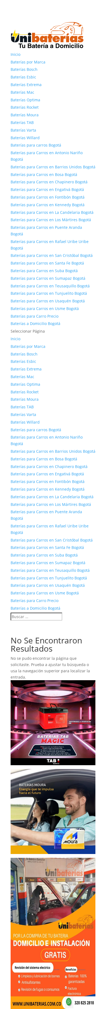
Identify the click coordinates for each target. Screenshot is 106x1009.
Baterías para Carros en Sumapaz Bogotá (48, 278)
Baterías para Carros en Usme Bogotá (45, 308)
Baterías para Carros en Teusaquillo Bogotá (50, 285)
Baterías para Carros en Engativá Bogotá (47, 189)
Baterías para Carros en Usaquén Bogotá (48, 300)
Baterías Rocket (25, 107)
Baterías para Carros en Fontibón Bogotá (48, 197)
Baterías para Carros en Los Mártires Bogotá (51, 219)
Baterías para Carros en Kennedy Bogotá (48, 204)
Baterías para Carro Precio (34, 316)
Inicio (15, 54)
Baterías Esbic (23, 77)
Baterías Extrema (26, 84)
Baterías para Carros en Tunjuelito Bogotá (49, 293)
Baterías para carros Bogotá (36, 145)
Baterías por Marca (28, 62)
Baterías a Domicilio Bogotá (35, 323)
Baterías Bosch (24, 69)
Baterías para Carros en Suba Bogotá (44, 270)
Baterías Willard (25, 137)
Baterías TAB (22, 122)
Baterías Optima (25, 99)
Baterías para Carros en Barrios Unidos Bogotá (53, 166)
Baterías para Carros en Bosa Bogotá (44, 174)
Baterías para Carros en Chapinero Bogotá (49, 181)
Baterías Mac (22, 92)
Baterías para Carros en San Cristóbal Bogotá (52, 255)
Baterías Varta (23, 130)
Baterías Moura (25, 114)
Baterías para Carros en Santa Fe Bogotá (47, 263)
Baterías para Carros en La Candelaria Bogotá (52, 212)
